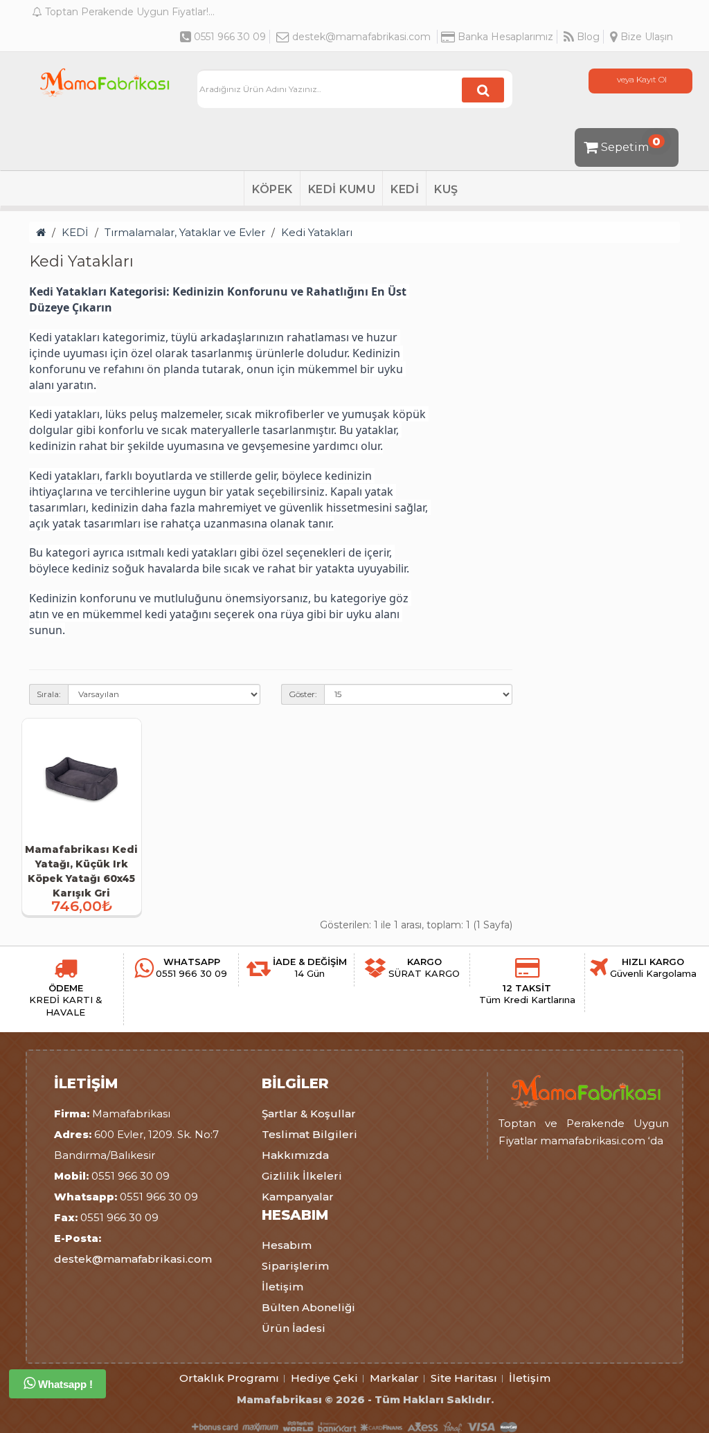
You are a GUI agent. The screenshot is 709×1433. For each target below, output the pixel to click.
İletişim (282, 1286)
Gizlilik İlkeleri (302, 1175)
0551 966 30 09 (228, 36)
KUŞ (446, 189)
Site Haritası (464, 1378)
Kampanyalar (298, 1196)
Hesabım (287, 1245)
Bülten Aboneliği (308, 1307)
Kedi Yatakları (316, 232)
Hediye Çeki (324, 1378)
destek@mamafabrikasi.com (361, 36)
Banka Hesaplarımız (504, 36)
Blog (587, 36)
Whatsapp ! (64, 1384)
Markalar (394, 1378)
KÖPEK (272, 189)
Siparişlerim (295, 1265)
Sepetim (631, 144)
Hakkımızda (295, 1155)
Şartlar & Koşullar (309, 1113)
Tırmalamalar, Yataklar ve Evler (185, 232)
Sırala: (49, 694)
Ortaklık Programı (229, 1378)
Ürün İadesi (293, 1328)
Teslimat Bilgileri (309, 1134)
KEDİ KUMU (342, 189)
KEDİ (405, 189)
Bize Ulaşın (645, 36)
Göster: (303, 694)
